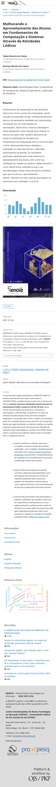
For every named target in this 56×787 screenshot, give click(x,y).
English (7, 559)
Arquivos (15, 9)
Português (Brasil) (13, 567)
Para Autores (9, 537)
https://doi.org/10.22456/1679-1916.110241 (29, 79)
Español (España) (12, 563)
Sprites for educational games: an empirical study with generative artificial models (25, 642)
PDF (9, 306)
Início (5, 9)
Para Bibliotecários (12, 542)
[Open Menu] (3, 3)
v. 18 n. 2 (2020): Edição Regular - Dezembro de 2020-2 (26, 12)
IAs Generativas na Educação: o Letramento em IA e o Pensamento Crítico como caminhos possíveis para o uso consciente (27, 663)
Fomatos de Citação (13, 355)
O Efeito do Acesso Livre (38, 517)
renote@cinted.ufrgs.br (24, 736)
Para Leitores (10, 533)
